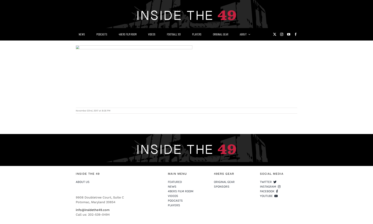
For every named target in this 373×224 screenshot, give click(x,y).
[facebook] (295, 34)
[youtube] (288, 34)
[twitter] (274, 34)
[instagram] (281, 34)
